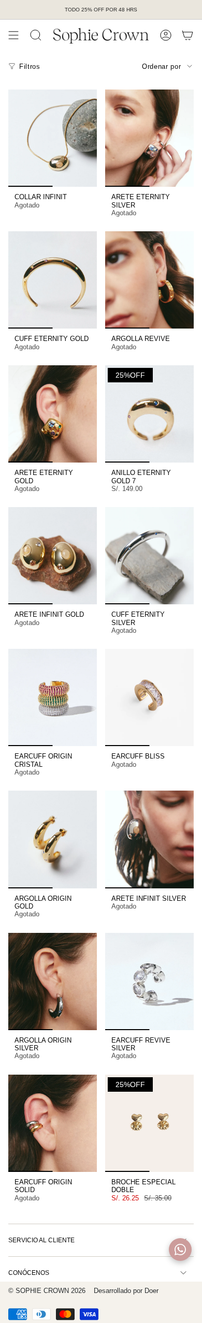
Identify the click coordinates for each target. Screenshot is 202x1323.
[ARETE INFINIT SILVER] (149, 839)
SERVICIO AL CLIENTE (41, 1240)
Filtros (29, 66)
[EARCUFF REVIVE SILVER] (149, 981)
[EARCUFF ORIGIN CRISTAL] (52, 697)
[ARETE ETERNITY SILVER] (149, 138)
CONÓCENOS (28, 1272)
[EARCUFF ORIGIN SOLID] (52, 1123)
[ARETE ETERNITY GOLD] (52, 414)
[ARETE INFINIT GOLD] (52, 555)
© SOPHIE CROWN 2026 (46, 1291)
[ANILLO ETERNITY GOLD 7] (149, 414)
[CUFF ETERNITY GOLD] (52, 280)
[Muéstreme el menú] (13, 35)
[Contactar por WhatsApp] (180, 1249)
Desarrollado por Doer (126, 1291)
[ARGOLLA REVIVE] (149, 280)
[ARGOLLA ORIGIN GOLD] (52, 839)
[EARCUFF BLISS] (149, 697)
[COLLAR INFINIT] (52, 138)
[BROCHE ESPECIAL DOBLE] (149, 1123)
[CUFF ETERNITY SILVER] (149, 555)
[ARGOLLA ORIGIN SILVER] (52, 981)
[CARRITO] (187, 35)
